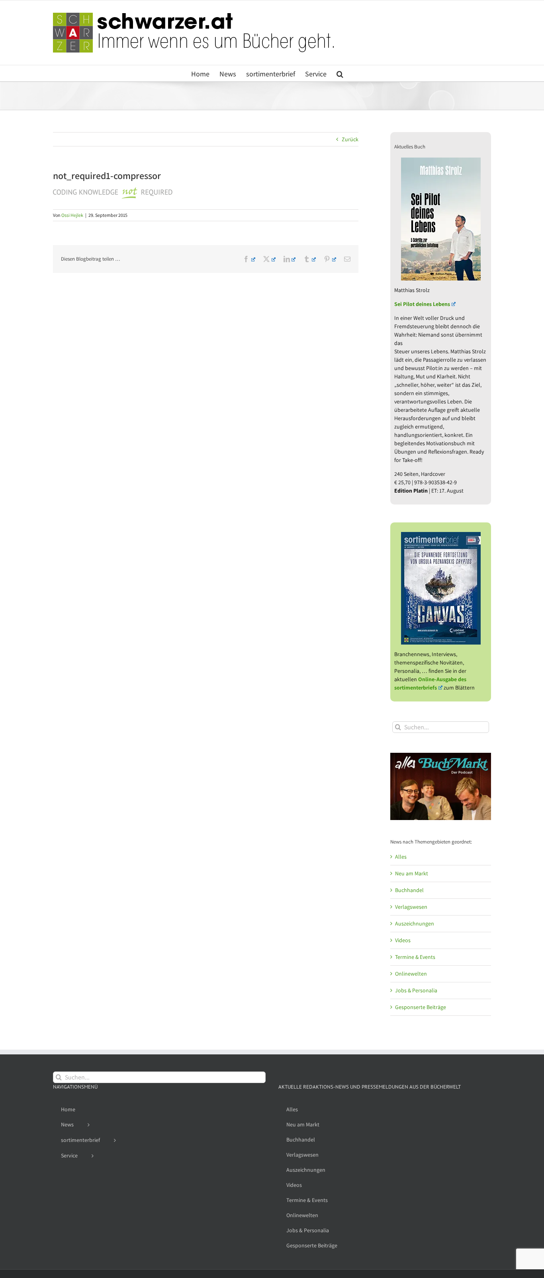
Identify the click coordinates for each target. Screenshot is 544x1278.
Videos (403, 940)
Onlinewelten (411, 973)
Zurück (350, 139)
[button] (340, 73)
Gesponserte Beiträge (420, 1007)
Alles (401, 856)
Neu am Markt (411, 873)
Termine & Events (415, 956)
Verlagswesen (411, 906)
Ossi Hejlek (72, 215)
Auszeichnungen (414, 923)
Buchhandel (409, 890)
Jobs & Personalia (416, 990)
